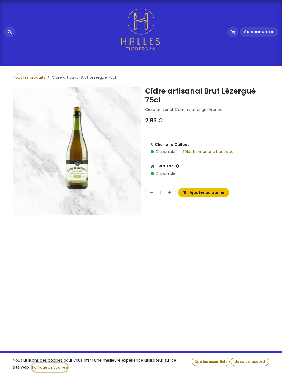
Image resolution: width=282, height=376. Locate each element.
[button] (9, 31)
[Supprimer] (150, 192)
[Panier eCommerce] (232, 31)
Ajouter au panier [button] (207, 192)
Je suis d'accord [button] (250, 361)
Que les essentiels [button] (210, 361)
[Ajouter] (170, 192)
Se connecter (258, 32)
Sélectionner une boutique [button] (208, 151)
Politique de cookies (49, 367)
